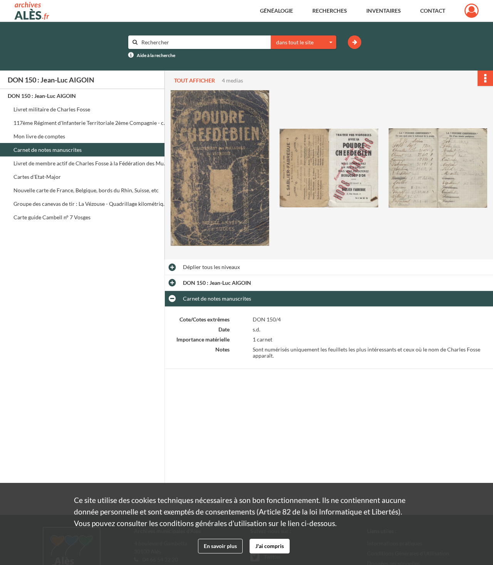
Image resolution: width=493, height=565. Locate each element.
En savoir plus (220, 546)
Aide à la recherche (156, 55)
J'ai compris (269, 546)
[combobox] (303, 42)
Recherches (329, 10)
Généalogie (276, 10)
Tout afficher (194, 80)
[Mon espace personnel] (471, 11)
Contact (432, 10)
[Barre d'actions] (485, 78)
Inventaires (383, 10)
